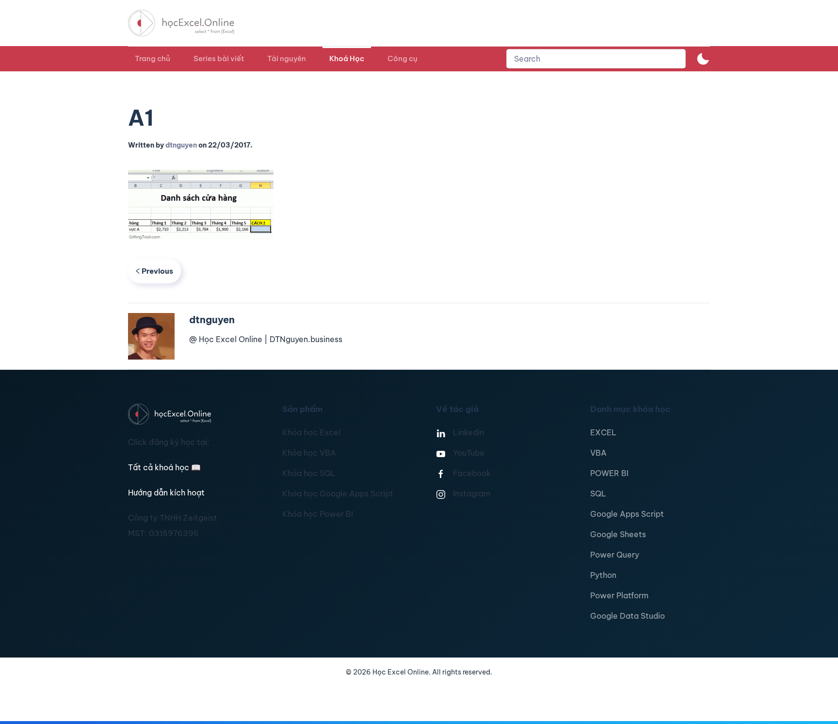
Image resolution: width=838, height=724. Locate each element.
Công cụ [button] (402, 58)
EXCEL (603, 432)
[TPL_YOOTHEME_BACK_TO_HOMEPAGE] (190, 23)
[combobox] (596, 58)
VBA (598, 453)
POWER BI (609, 473)
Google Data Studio (627, 616)
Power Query (614, 554)
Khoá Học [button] (346, 58)
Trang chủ (152, 58)
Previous (157, 271)
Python (603, 575)
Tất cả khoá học (164, 467)
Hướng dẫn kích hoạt (166, 492)
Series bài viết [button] (218, 58)
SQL (598, 493)
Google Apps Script (627, 514)
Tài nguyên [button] (286, 58)
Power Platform (619, 595)
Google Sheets (618, 534)
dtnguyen (181, 145)
